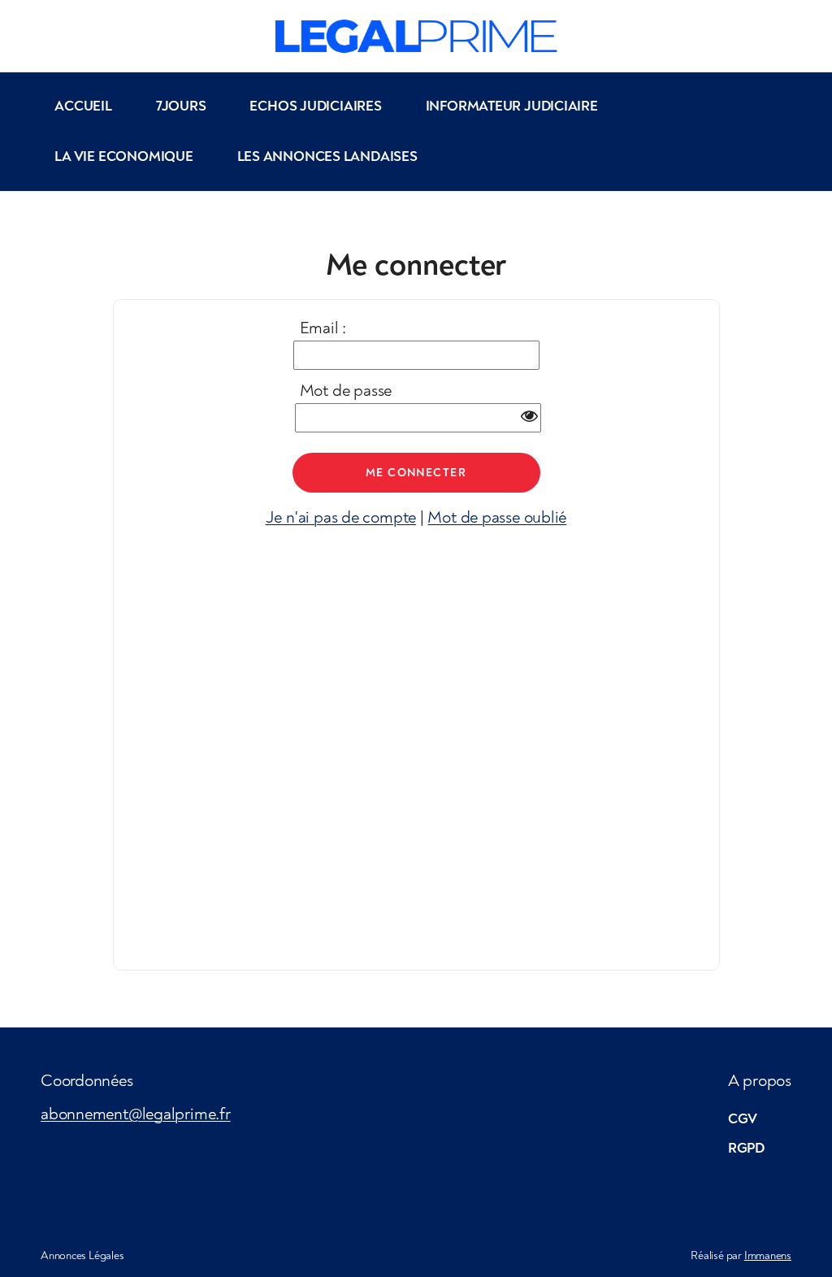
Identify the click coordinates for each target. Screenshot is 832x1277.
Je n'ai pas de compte (341, 517)
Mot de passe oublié (496, 517)
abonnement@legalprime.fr (136, 1114)
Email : (323, 328)
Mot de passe (346, 390)
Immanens (767, 1255)
